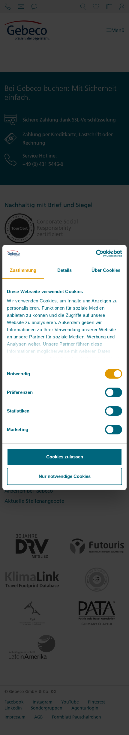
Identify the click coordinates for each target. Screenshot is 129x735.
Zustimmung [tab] (23, 270)
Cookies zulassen (64, 456)
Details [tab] (64, 270)
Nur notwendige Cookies (65, 476)
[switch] (113, 392)
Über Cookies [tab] (106, 270)
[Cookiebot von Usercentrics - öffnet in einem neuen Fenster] (96, 253)
